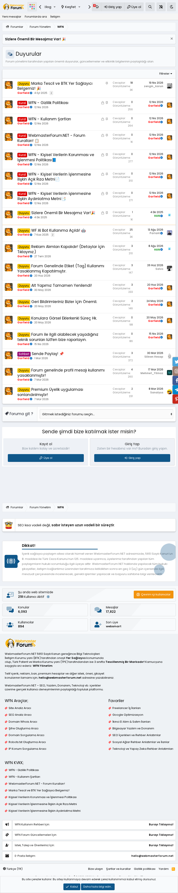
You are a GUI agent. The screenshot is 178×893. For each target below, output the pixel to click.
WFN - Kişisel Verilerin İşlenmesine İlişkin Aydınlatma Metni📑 (54, 196)
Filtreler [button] (164, 74)
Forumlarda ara (36, 17)
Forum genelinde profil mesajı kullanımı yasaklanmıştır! (61, 373)
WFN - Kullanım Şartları (49, 119)
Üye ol (48, 458)
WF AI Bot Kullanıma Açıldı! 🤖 (58, 230)
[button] (55, 6)
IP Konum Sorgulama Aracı (27, 749)
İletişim (55, 17)
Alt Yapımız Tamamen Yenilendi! (61, 285)
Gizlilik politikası (144, 869)
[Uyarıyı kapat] (171, 39)
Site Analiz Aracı (20, 708)
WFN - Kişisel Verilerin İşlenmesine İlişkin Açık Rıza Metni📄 (54, 177)
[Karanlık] (171, 6)
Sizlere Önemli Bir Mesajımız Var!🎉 (63, 212)
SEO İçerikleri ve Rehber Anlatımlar (136, 735)
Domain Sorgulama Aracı (26, 735)
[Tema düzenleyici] (161, 6)
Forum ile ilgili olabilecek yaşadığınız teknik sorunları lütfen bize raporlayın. (57, 337)
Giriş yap (135, 458)
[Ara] (150, 6)
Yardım (164, 869)
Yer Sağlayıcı (76, 658)
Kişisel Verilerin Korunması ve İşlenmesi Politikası (43, 797)
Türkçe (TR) (14, 869)
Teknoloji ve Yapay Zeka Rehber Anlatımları (142, 749)
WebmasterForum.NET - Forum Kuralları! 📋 (51, 138)
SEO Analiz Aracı (20, 715)
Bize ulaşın (95, 869)
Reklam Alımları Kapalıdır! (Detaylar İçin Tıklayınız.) (61, 249)
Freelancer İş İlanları (126, 708)
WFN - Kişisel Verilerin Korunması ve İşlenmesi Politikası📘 (55, 157)
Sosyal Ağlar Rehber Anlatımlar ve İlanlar (141, 742)
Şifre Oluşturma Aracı (23, 728)
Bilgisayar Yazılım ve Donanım (133, 728)
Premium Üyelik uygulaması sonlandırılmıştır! (50, 392)
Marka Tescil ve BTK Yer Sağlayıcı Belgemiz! (39, 790)
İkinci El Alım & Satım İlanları (131, 722)
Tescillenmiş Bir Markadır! (125, 662)
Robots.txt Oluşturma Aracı (27, 742)
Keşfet (70, 7)
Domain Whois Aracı (23, 722)
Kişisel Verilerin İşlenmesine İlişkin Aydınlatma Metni (45, 811)
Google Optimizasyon (127, 715)
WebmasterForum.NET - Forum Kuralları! (37, 784)
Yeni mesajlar (11, 17)
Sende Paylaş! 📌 (48, 353)
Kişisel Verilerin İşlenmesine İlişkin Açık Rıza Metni (43, 804)
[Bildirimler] (96, 6)
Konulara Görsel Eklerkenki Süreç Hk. (64, 318)
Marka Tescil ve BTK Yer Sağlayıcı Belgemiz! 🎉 (54, 86)
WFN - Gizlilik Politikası (48, 102)
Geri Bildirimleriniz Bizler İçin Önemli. (64, 301)
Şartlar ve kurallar (118, 869)
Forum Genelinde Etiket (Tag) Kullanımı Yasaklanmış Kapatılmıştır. (60, 268)
